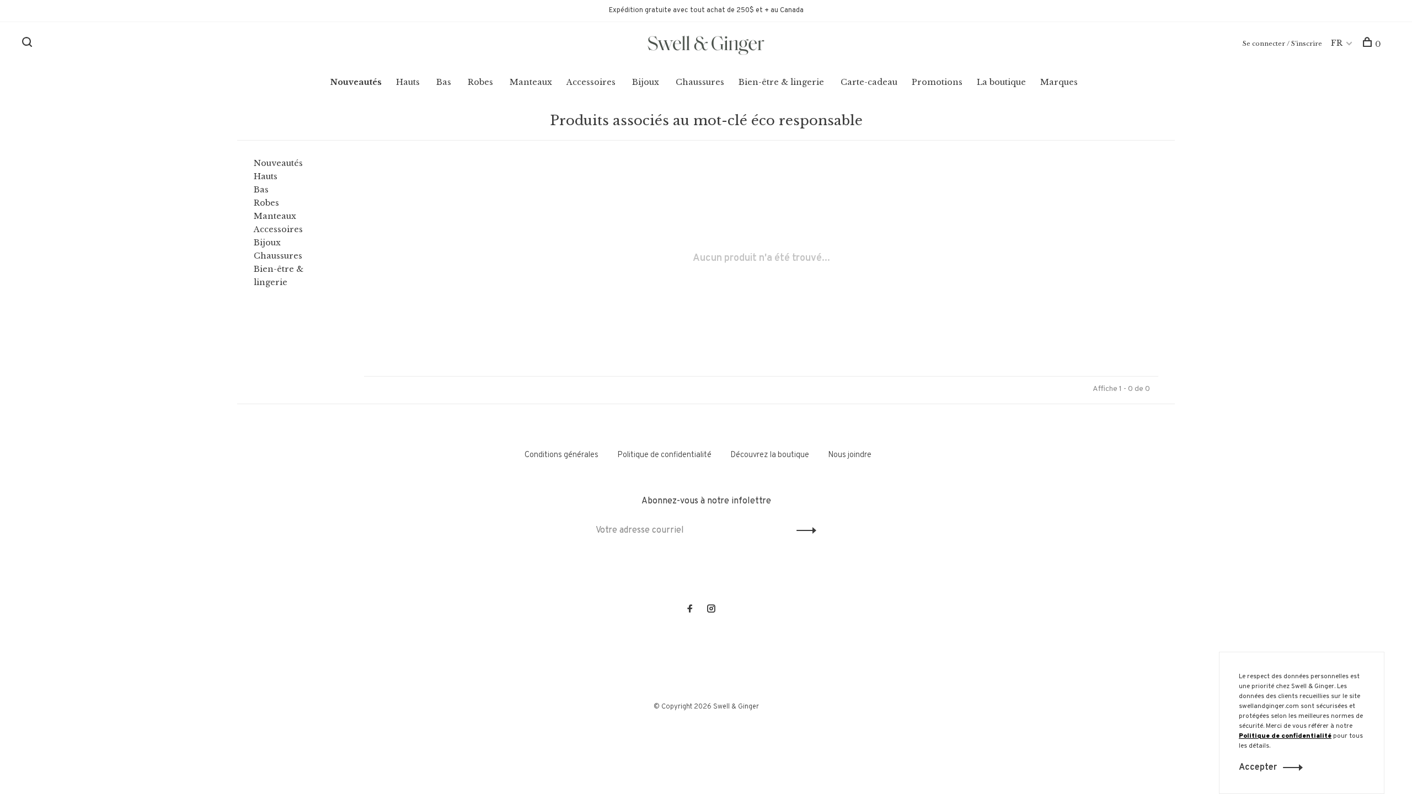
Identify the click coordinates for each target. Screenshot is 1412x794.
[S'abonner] (803, 530)
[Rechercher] (28, 44)
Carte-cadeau (869, 82)
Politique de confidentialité (664, 455)
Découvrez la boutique (769, 455)
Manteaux (531, 82)
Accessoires (591, 82)
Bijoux (645, 82)
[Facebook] (690, 610)
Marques (1059, 82)
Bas (443, 82)
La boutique (1001, 82)
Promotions (937, 82)
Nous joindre (849, 455)
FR (1337, 43)
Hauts (408, 82)
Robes (480, 82)
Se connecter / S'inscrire (1282, 43)
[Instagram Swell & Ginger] (711, 610)
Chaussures (700, 82)
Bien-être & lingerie (781, 82)
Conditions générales (561, 455)
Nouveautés (356, 82)
